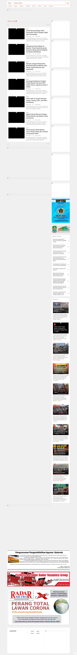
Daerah (45, 6)
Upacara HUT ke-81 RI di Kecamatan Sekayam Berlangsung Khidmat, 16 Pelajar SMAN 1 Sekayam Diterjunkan (60, 469)
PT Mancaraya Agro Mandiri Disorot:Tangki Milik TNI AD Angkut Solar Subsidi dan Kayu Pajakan (60, 349)
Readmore (42, 40)
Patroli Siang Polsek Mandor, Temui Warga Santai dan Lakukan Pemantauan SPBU (37, 131)
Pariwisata (51, 6)
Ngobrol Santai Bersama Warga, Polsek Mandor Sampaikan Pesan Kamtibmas (37, 116)
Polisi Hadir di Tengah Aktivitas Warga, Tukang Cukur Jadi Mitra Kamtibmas (36, 100)
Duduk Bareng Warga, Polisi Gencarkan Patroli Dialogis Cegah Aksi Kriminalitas (37, 32)
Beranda (10, 6)
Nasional (39, 6)
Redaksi (15, 6)
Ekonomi (34, 6)
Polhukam (21, 6)
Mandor (13, 21)
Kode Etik (38, 633)
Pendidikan (28, 6)
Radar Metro (18, 3)
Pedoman (32, 633)
